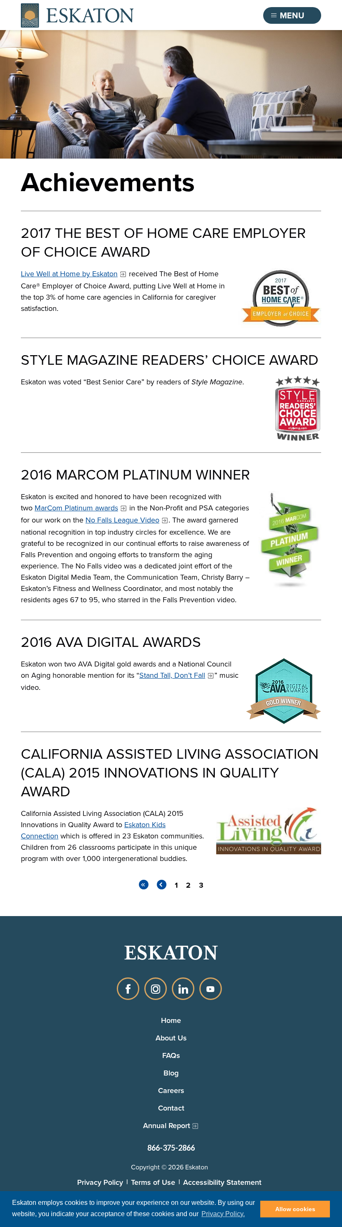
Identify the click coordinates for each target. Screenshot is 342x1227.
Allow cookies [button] (295, 1209)
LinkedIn (183, 988)
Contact (171, 1108)
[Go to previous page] (162, 885)
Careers (171, 1090)
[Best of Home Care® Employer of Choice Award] (279, 299)
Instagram (155, 988)
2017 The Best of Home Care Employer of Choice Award (163, 241)
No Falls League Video (122, 520)
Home (171, 1020)
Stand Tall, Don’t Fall (172, 675)
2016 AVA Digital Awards (111, 641)
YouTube (210, 988)
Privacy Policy (100, 1182)
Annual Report (166, 1125)
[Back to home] (77, 15)
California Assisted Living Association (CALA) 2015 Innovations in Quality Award (170, 772)
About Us (171, 1038)
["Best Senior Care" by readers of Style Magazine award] (295, 410)
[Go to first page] (144, 885)
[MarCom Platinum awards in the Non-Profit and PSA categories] (290, 540)
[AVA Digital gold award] (283, 691)
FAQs (171, 1055)
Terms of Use (153, 1182)
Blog (171, 1073)
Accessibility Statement (222, 1182)
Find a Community (211, 15)
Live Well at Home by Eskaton (69, 273)
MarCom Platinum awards (76, 507)
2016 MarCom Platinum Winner (135, 474)
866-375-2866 (171, 1147)
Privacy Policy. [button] (223, 1213)
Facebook (128, 988)
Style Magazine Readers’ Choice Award (170, 359)
